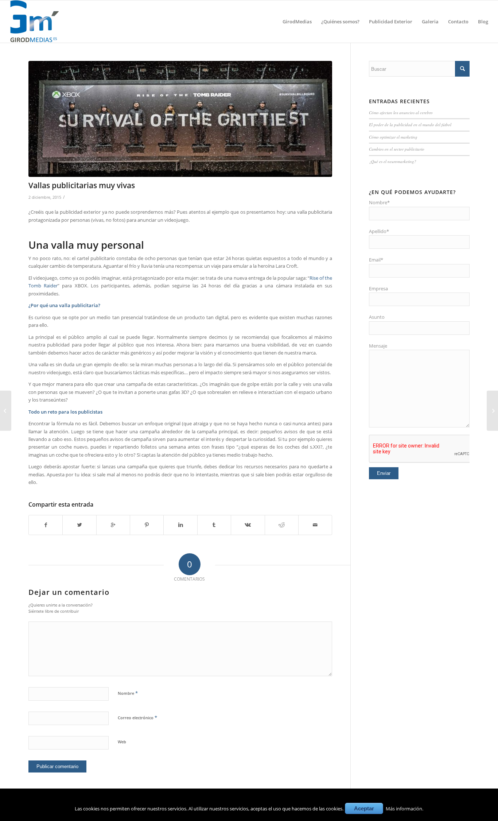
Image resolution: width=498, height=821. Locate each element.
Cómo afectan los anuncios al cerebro (401, 112)
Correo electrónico (137, 717)
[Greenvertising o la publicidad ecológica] (492, 411)
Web (122, 741)
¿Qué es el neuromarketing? (392, 161)
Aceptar (364, 808)
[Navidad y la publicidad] (5, 411)
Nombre (128, 693)
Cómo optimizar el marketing (393, 137)
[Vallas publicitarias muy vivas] (180, 119)
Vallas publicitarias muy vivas (81, 185)
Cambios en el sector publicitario (396, 149)
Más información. (404, 808)
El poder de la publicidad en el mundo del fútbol (410, 124)
